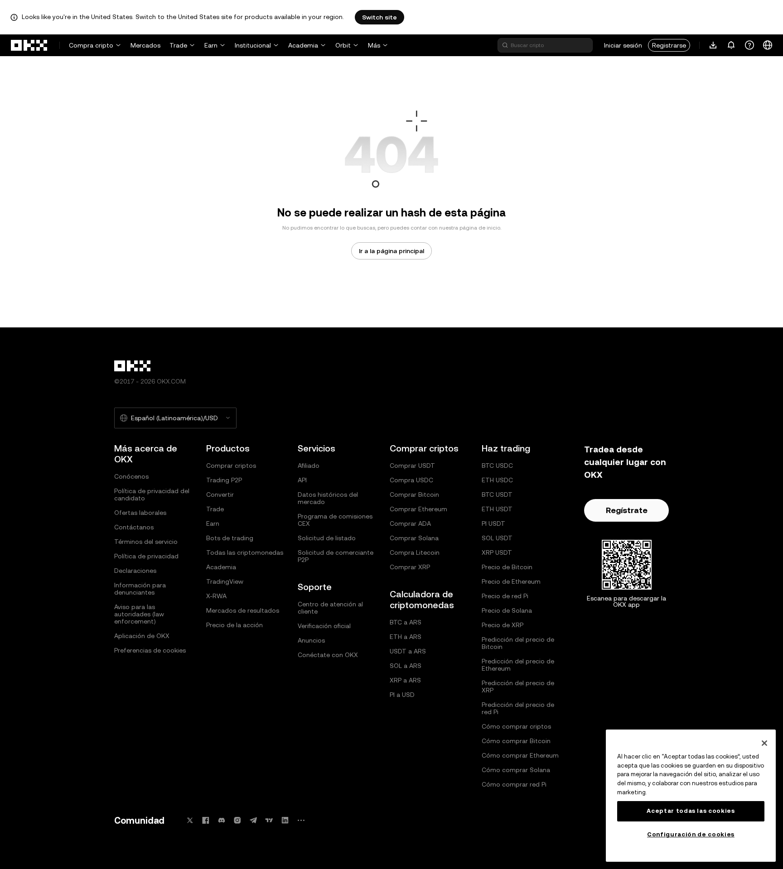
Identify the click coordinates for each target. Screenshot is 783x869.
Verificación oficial (324, 625)
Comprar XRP (410, 567)
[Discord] (222, 820)
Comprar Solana (414, 538)
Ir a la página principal (391, 250)
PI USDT (493, 523)
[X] (190, 820)
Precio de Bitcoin (507, 567)
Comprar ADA (410, 523)
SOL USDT (497, 538)
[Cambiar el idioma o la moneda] (767, 45)
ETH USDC (497, 480)
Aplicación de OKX (141, 635)
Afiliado (308, 465)
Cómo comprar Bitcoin (516, 740)
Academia (303, 45)
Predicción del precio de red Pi (518, 708)
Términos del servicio (146, 541)
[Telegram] (253, 820)
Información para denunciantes (140, 588)
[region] (691, 796)
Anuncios (311, 640)
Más (374, 45)
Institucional (253, 45)
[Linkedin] (285, 820)
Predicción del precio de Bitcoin (518, 643)
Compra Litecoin (415, 552)
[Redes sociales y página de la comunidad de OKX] (301, 820)
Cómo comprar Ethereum (520, 755)
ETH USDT (497, 509)
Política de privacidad (146, 556)
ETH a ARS (405, 636)
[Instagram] (237, 820)
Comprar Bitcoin (414, 494)
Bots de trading (229, 538)
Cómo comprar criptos (516, 726)
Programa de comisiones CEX (335, 520)
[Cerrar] (764, 743)
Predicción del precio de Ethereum (518, 665)
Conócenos (131, 476)
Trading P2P (224, 480)
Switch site (379, 17)
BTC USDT (497, 494)
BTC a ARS (405, 622)
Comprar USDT (412, 465)
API (302, 480)
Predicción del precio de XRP (518, 686)
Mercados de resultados (242, 610)
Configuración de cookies (691, 834)
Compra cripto (91, 45)
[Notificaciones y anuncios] (731, 45)
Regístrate (627, 510)
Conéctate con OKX (328, 654)
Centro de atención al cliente (330, 607)
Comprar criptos (231, 465)
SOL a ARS (405, 665)
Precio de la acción (234, 625)
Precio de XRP (502, 625)
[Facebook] (206, 820)
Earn (211, 45)
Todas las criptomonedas (244, 552)
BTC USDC (497, 465)
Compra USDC (411, 480)
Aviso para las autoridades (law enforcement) (139, 614)
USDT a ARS (408, 651)
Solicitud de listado (327, 538)
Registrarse (669, 45)
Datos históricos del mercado (328, 498)
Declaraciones (135, 570)
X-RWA (216, 596)
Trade (178, 45)
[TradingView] (269, 820)
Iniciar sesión (623, 45)
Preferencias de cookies (150, 650)
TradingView (224, 581)
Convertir (220, 494)
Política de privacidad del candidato (151, 494)
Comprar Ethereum (418, 509)
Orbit (343, 45)
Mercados (145, 45)
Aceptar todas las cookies (691, 810)
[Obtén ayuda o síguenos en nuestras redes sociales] (749, 45)
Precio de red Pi (505, 596)
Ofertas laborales (140, 512)
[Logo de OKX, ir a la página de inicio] (29, 45)
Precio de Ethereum (511, 581)
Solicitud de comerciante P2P (335, 556)
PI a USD (402, 694)
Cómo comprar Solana (516, 769)
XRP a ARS (405, 680)
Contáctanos (134, 527)
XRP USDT (497, 552)
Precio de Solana (507, 610)
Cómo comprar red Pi (514, 784)
